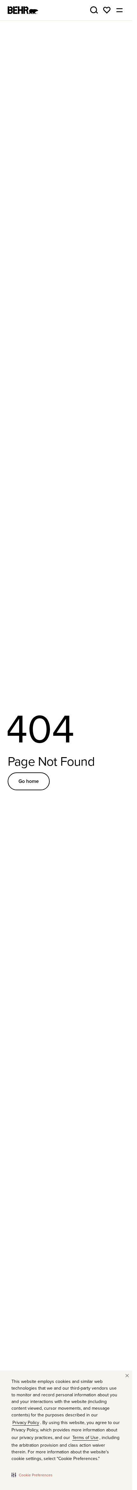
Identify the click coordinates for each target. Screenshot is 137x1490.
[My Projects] (107, 10)
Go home (28, 781)
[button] (32, 1475)
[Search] (94, 10)
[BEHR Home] (23, 10)
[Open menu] (119, 10)
